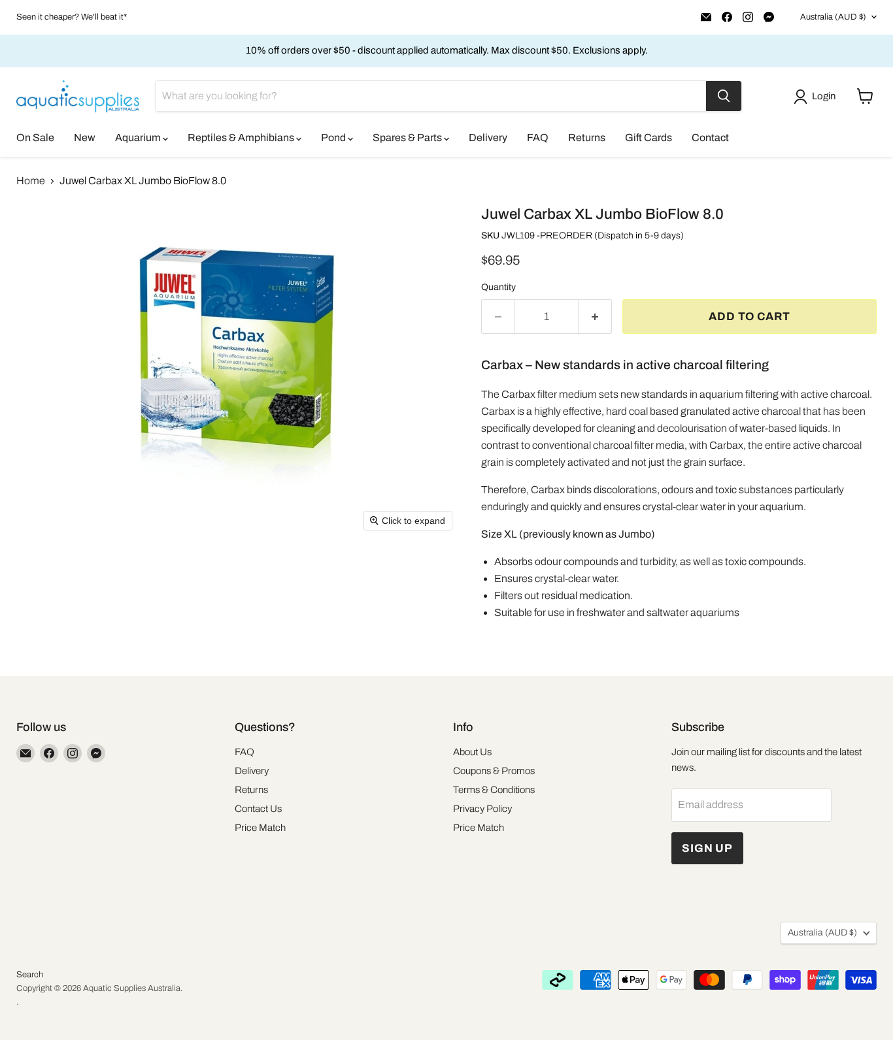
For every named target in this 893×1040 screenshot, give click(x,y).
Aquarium (139, 137)
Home (30, 180)
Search (29, 974)
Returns (586, 137)
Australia (833, 17)
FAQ (537, 137)
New (84, 137)
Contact (710, 137)
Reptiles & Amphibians (242, 137)
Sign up (707, 848)
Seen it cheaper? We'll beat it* (71, 17)
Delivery (488, 137)
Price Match (260, 827)
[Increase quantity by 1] (595, 316)
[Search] (723, 96)
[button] (817, 97)
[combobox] (431, 96)
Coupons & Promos (494, 771)
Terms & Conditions (494, 790)
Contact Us (258, 809)
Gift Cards (648, 137)
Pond (334, 137)
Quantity (498, 287)
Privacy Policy (482, 809)
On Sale (35, 137)
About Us (472, 752)
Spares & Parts (408, 137)
